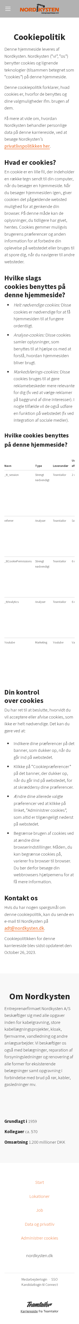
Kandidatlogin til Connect (40, 1284)
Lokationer (39, 1196)
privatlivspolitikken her (27, 146)
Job (39, 1210)
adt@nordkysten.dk (24, 928)
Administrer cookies (39, 1238)
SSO (54, 1279)
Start (39, 1182)
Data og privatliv (39, 1224)
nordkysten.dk (39, 1255)
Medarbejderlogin (34, 1279)
